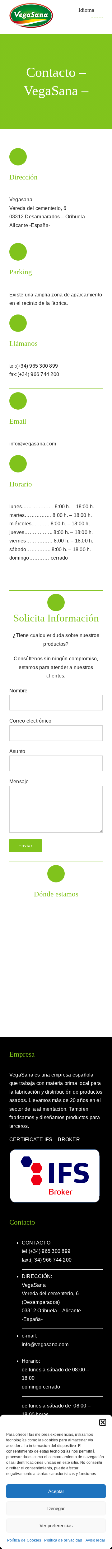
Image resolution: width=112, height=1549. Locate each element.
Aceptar (56, 1491)
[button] (103, 1422)
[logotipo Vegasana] (31, 5)
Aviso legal (95, 1540)
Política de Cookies (24, 1540)
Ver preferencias (56, 1525)
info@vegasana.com (32, 443)
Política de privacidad (63, 1540)
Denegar (56, 1508)
